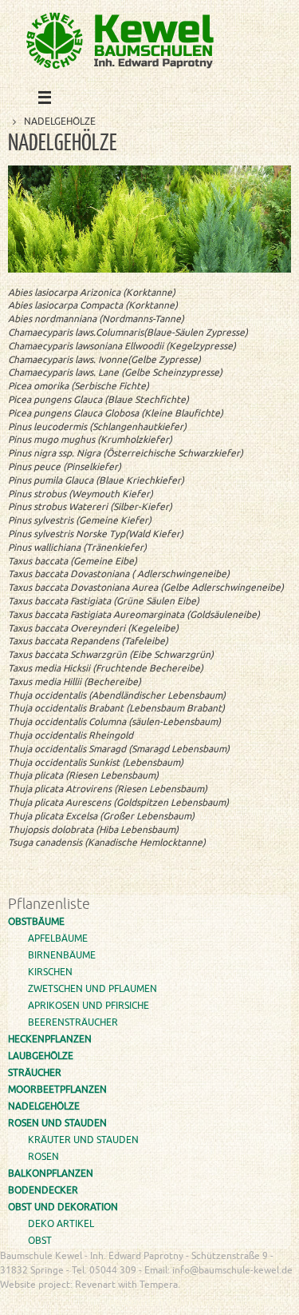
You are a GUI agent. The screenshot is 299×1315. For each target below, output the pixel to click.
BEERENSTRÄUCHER (73, 1022)
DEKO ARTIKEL (61, 1223)
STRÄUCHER (34, 1072)
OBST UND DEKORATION (63, 1207)
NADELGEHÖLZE (44, 1106)
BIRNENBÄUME (62, 955)
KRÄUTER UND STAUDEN (83, 1140)
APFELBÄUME (58, 938)
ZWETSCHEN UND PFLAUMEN (92, 988)
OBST (40, 1240)
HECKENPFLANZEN (50, 1039)
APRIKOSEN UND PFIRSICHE (88, 1005)
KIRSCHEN (50, 972)
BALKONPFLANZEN (50, 1173)
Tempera (206, 1303)
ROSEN (43, 1156)
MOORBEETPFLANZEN (57, 1089)
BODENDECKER (43, 1190)
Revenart (95, 1284)
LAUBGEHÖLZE (40, 1056)
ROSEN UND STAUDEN (57, 1123)
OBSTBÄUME (36, 921)
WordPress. (259, 1303)
